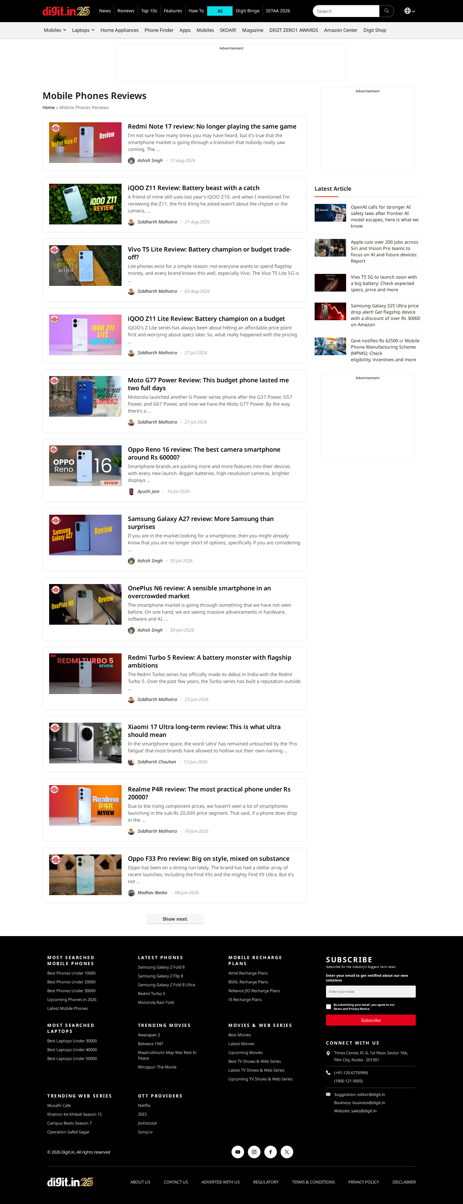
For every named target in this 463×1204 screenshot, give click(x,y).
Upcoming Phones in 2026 (71, 999)
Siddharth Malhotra (156, 222)
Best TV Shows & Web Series (254, 1061)
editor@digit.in (371, 1094)
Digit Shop (374, 30)
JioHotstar (147, 1123)
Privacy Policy (363, 1182)
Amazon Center (340, 30)
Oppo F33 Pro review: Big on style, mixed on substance (208, 858)
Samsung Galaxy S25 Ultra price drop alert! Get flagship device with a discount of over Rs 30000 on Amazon (385, 315)
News (105, 11)
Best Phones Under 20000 (71, 982)
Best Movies (239, 1035)
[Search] (386, 11)
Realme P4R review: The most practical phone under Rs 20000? (209, 793)
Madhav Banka (151, 892)
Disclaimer (404, 1182)
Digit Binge (248, 11)
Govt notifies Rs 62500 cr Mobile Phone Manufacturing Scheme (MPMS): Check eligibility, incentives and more (385, 350)
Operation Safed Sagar (68, 1132)
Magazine (252, 30)
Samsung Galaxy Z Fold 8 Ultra (166, 984)
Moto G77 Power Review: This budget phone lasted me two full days (208, 384)
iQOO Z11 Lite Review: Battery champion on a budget (206, 318)
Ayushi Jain (147, 491)
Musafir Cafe (59, 1105)
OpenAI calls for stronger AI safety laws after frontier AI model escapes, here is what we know (385, 216)
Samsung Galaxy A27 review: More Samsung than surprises (201, 522)
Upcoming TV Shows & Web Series (260, 1079)
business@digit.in (368, 1102)
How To (196, 11)
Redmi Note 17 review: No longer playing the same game (212, 126)
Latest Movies (241, 1043)
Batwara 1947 (150, 1043)
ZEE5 (142, 1114)
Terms (338, 1009)
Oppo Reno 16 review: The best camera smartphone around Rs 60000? (204, 453)
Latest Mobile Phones (67, 1008)
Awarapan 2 (149, 1035)
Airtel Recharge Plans (248, 973)
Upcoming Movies (245, 1052)
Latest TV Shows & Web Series (256, 1070)
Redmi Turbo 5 (151, 993)
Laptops (80, 30)
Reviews (125, 11)
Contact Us (176, 1182)
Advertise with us (221, 1182)
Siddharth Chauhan (156, 762)
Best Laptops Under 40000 (72, 1049)
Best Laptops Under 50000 (72, 1058)
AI (220, 11)
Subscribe (371, 1020)
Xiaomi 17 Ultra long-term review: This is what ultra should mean (204, 730)
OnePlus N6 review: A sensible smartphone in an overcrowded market (199, 592)
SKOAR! (228, 30)
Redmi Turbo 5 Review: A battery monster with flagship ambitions (209, 661)
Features (173, 11)
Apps (185, 30)
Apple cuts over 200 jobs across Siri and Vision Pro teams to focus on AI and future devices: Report (384, 251)
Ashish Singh (149, 160)
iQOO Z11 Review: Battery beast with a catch (194, 187)
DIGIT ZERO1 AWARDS (293, 30)
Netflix (144, 1105)
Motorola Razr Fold (156, 1002)
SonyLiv (145, 1132)
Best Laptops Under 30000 (72, 1041)
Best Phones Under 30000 (71, 990)
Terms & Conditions (313, 1182)
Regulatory (265, 1182)
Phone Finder (159, 30)
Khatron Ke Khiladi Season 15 (74, 1114)
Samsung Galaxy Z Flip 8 (160, 976)
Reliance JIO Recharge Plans (254, 990)
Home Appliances (119, 30)
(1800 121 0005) (348, 1081)
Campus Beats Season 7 (69, 1123)
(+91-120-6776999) (351, 1072)
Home (49, 107)
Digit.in (68, 1152)
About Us (140, 1182)
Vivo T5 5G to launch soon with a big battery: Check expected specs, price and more (384, 283)
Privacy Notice (359, 1009)
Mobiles (52, 30)
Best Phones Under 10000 (71, 973)
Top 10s (149, 11)
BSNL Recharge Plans (248, 982)
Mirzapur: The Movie (157, 1067)
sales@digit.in (364, 1111)
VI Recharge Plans (245, 999)
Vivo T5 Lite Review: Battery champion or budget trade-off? (209, 253)
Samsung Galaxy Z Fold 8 (161, 967)
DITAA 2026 (278, 11)
